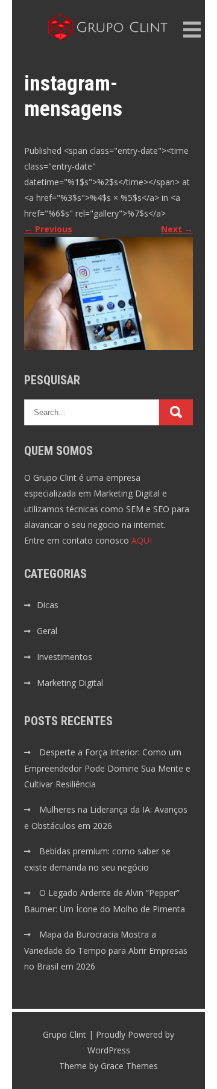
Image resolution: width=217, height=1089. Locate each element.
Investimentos (64, 656)
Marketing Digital (70, 682)
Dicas (47, 605)
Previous (48, 229)
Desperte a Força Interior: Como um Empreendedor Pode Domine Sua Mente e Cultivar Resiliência (107, 768)
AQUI (141, 540)
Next (177, 229)
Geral (47, 631)
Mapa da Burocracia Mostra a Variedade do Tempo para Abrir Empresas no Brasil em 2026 (105, 950)
